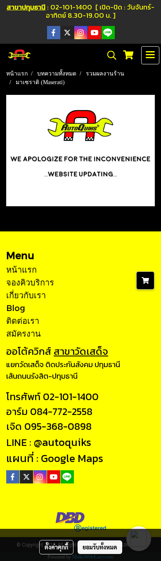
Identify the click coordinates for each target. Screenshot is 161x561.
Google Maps (72, 458)
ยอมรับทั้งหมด (100, 547)
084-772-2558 (61, 411)
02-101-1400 (71, 396)
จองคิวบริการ (30, 282)
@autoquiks (62, 442)
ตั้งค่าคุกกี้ (56, 547)
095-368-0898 (58, 426)
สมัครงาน (23, 333)
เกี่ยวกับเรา (26, 295)
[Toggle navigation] (150, 55)
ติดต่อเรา (22, 320)
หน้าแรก (21, 269)
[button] (109, 55)
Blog (15, 308)
